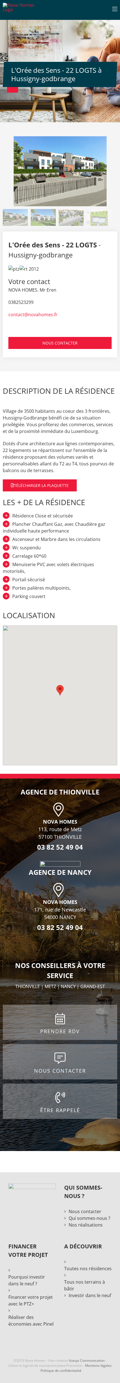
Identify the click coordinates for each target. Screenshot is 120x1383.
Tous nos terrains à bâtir (84, 1285)
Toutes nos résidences (88, 1268)
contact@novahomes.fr (32, 314)
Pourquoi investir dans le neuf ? (26, 1280)
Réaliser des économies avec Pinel (31, 1320)
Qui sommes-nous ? (89, 1218)
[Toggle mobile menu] (114, 9)
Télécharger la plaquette (41, 485)
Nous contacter (85, 1211)
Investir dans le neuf (90, 1295)
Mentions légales (98, 1365)
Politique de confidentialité (60, 1370)
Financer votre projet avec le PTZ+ (30, 1300)
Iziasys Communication (87, 1360)
